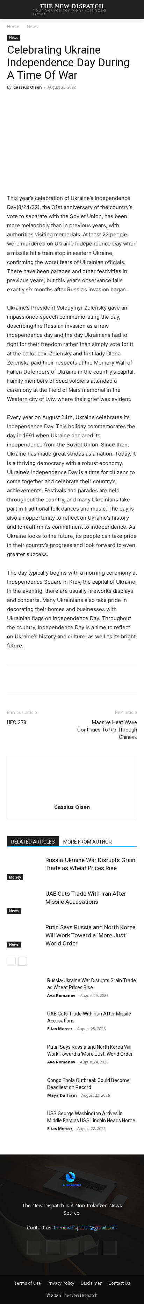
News (32, 26)
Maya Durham (62, 1095)
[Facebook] (36, 103)
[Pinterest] (68, 103)
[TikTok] (72, 1248)
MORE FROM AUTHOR (87, 842)
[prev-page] (11, 961)
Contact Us (119, 1283)
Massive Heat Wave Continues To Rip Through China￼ (107, 729)
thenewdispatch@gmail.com (85, 1227)
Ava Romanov (61, 995)
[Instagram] (53, 1247)
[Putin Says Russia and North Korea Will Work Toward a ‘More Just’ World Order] (24, 935)
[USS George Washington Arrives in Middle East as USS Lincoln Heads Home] (24, 1122)
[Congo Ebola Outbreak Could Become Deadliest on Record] (24, 1089)
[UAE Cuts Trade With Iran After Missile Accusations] (24, 902)
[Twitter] (52, 103)
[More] (84, 103)
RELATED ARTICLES (33, 842)
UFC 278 (16, 722)
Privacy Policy (61, 1283)
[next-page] (22, 961)
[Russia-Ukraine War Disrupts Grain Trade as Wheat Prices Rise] (24, 868)
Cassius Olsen (27, 87)
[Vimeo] (110, 1248)
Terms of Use (27, 1283)
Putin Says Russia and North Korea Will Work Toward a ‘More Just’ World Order (90, 935)
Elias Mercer (59, 1028)
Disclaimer (91, 1283)
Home (13, 26)
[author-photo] (72, 797)
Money (15, 877)
